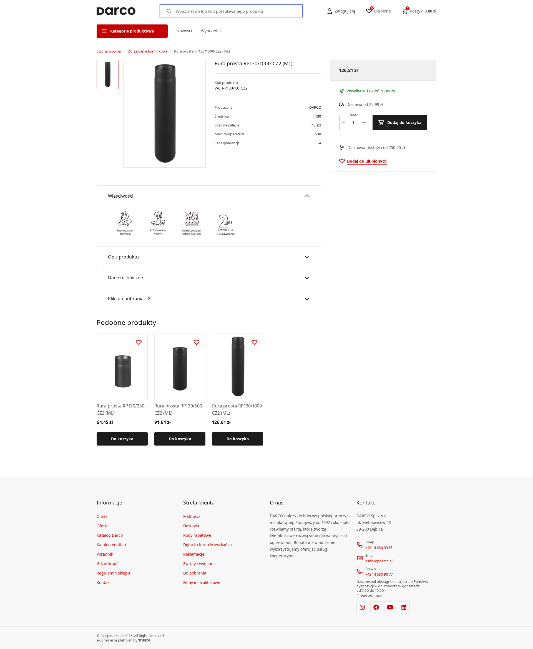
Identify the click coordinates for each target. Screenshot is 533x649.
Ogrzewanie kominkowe (147, 51)
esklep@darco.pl (379, 560)
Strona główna (109, 51)
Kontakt (104, 582)
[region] (109, 114)
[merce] (144, 640)
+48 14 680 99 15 (378, 547)
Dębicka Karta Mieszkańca (207, 544)
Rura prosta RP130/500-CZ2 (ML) (178, 409)
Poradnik (105, 554)
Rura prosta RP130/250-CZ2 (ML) (121, 409)
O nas (102, 516)
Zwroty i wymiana (199, 563)
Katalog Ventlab (111, 544)
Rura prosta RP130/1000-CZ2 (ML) (237, 409)
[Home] (116, 11)
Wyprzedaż (211, 30)
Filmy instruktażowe (201, 582)
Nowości (184, 30)
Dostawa (191, 525)
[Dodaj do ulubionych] (138, 342)
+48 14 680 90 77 (379, 574)
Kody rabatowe (197, 535)
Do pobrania (194, 573)
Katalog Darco (110, 535)
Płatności (191, 516)
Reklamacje (193, 554)
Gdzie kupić (107, 563)
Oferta (103, 525)
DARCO (315, 107)
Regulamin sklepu (113, 573)
